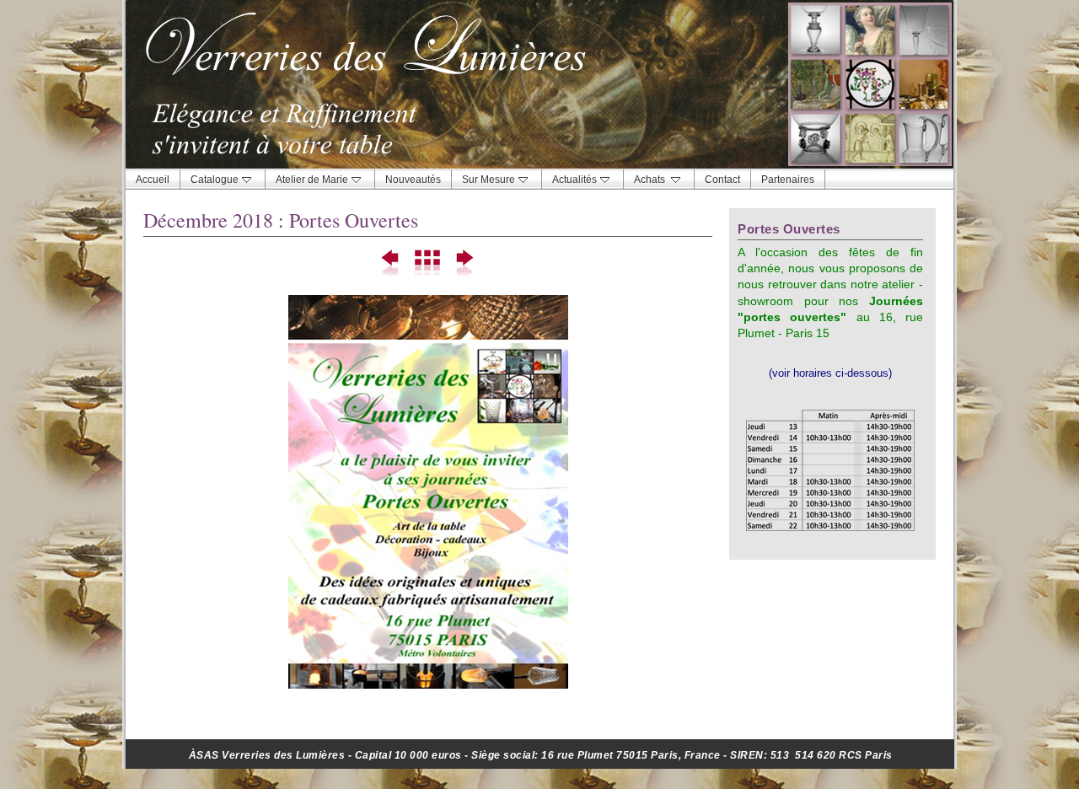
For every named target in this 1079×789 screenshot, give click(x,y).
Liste (428, 264)
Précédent (391, 264)
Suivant (464, 264)
